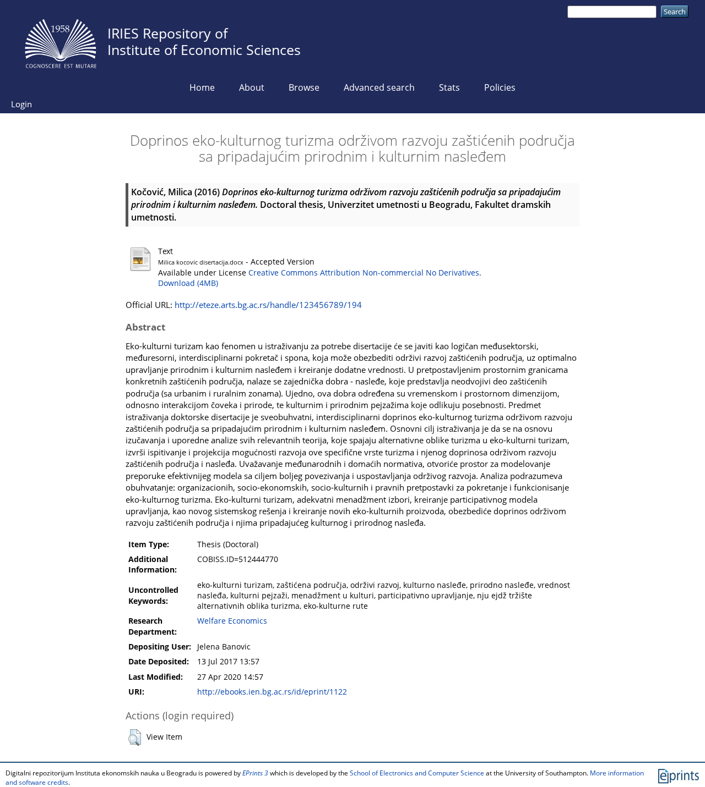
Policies (500, 87)
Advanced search (379, 87)
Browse (304, 87)
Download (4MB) (188, 283)
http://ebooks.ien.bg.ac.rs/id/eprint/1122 (272, 692)
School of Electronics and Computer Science (417, 773)
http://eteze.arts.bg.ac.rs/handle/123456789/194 (268, 304)
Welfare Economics (232, 621)
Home (202, 87)
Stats (449, 87)
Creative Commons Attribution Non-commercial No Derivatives (363, 273)
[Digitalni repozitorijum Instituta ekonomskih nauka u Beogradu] (60, 40)
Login (21, 103)
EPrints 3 (255, 773)
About (251, 87)
